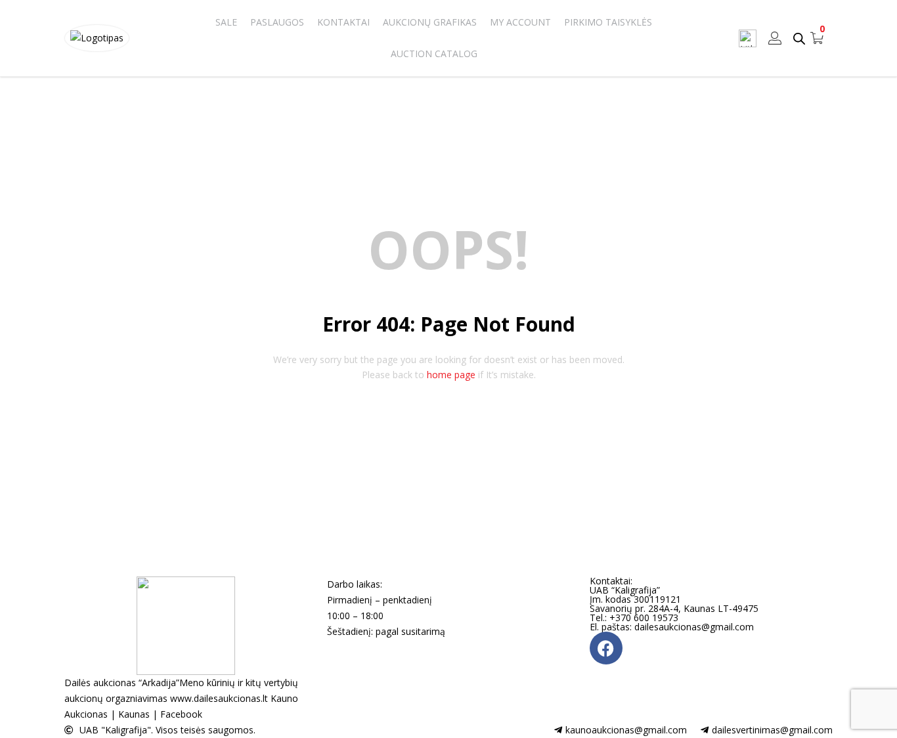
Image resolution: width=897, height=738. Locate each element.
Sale (226, 22)
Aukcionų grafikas (430, 22)
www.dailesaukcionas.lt (219, 698)
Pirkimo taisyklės (608, 22)
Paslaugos (277, 22)
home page (451, 374)
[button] (816, 38)
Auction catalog (434, 53)
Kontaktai (343, 22)
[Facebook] (606, 648)
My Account (520, 22)
